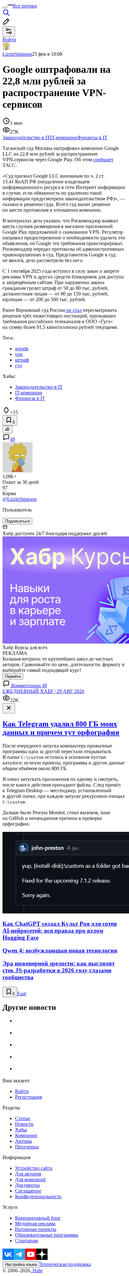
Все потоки (25, 6)
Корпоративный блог (38, 1218)
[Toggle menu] (5, 8)
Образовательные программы (46, 1235)
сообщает (103, 159)
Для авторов (28, 1173)
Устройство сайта (33, 1168)
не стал (73, 310)
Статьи (22, 1118)
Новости (24, 1124)
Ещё (21, 993)
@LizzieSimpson (20, 499)
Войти (22, 1091)
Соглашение (28, 1190)
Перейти (13, 676)
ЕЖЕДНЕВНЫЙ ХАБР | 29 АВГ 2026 (43, 691)
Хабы (21, 1129)
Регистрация (28, 1097)
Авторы (23, 1141)
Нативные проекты (35, 1229)
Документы (27, 1185)
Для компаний (30, 1179)
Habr (37, 1270)
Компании (26, 1135)
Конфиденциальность (38, 1196)
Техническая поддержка (65, 1264)
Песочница (27, 1146)
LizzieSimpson (17, 54)
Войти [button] (9, 39)
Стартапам (26, 1240)
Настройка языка (21, 1264)
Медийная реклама (35, 1223)
